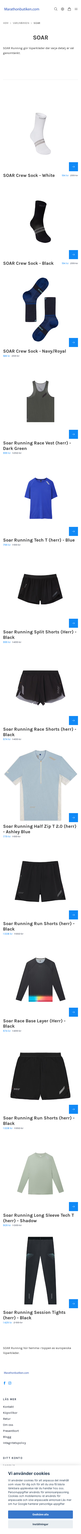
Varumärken (21, 23)
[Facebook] (4, 1383)
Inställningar (40, 1524)
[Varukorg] (69, 9)
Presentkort (11, 1431)
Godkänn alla (40, 1514)
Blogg (7, 1437)
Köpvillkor (10, 1413)
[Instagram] (9, 1383)
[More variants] (73, 166)
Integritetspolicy (14, 1443)
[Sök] (55, 9)
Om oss (8, 1425)
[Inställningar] (62, 9)
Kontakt (8, 1406)
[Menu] (76, 9)
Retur (7, 1419)
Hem (5, 23)
